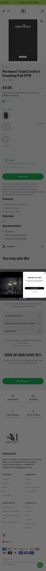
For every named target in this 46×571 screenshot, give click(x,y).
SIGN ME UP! (34, 288)
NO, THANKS (34, 291)
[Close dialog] (44, 273)
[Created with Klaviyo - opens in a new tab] (23, 298)
